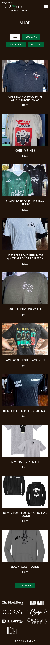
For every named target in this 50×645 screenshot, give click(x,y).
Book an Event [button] (25, 641)
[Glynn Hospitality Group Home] (14, 6)
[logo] (12, 630)
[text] (37, 602)
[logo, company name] (37, 621)
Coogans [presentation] (31, 36)
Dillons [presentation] (35, 44)
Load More (27, 585)
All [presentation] (15, 36)
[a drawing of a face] (12, 602)
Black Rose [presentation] (16, 44)
